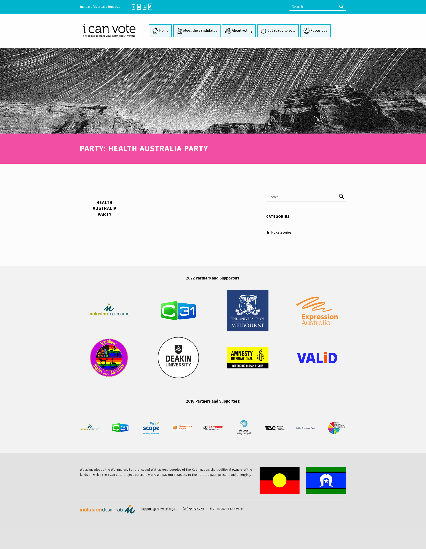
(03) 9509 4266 (193, 509)
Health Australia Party (105, 208)
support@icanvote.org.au (159, 509)
